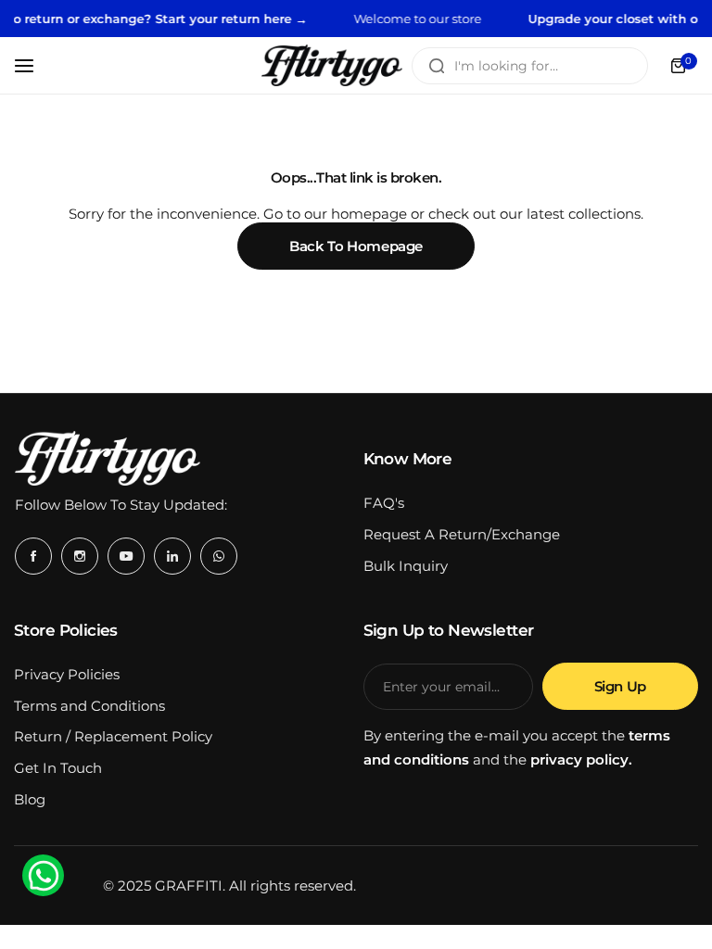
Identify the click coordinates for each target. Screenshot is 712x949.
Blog (29, 799)
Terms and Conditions (89, 706)
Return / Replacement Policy (113, 736)
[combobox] (530, 65)
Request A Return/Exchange (461, 534)
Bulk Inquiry (405, 566)
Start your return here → (222, 18)
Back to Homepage (356, 246)
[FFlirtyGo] (331, 65)
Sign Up (620, 686)
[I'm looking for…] (436, 65)
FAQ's (383, 503)
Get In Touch (58, 768)
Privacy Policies (67, 674)
